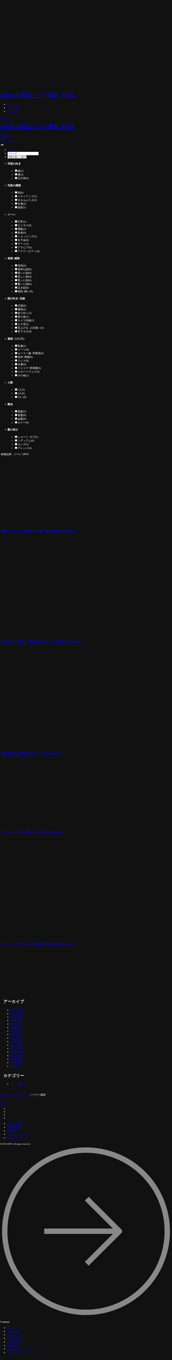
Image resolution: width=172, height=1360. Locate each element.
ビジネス (24, 225)
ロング (23, 444)
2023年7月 (16, 1066)
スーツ (23, 349)
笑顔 (22, 265)
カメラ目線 (26, 320)
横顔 (22, 309)
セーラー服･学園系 (31, 353)
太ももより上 (27, 200)
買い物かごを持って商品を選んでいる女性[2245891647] (40, 641)
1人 (21, 389)
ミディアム (26, 440)
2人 (21, 393)
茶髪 (22, 415)
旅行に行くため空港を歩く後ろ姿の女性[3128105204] (39, 531)
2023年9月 (16, 1059)
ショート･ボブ (28, 437)
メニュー (5, 117)
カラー (23, 422)
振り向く (24, 313)
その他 (23, 375)
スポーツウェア (28, 371)
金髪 (22, 418)
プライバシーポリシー (20, 1134)
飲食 (22, 232)
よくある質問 (15, 1123)
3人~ (22, 397)
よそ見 (23, 324)
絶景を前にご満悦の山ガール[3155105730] (31, 753)
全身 (22, 203)
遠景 (22, 207)
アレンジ (24, 448)
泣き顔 (23, 287)
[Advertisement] (59, 972)
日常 (22, 221)
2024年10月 (17, 1013)
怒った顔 (24, 280)
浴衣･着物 (25, 357)
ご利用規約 (13, 1127)
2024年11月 (17, 1009)
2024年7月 (16, 1023)
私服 (22, 345)
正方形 (23, 178)
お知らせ (12, 111)
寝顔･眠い (25, 291)
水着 (22, 364)
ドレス (23, 360)
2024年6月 (16, 1027)
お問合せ (5, 135)
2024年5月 (16, 1030)
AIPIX (3, 1103)
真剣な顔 (24, 269)
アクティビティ (28, 251)
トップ (11, 104)
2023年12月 (17, 1048)
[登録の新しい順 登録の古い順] (17, 156)
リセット (13, 149)
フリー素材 (13, 107)
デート (23, 243)
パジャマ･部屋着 (29, 368)
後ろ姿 (23, 316)
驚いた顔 (24, 284)
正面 (22, 305)
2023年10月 (17, 1055)
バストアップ (27, 196)
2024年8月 (16, 1020)
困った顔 (24, 272)
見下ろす (24, 331)
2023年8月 (16, 1062)
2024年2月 (16, 1041)
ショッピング (27, 236)
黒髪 (22, 411)
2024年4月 (16, 1034)
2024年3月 (16, 1038)
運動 (22, 229)
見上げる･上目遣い (31, 327)
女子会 (23, 240)
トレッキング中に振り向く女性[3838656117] (32, 832)
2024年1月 (16, 1045)
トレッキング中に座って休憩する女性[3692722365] (37, 944)
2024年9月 (16, 1016)
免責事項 (12, 1130)
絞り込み (8, 140)
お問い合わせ (15, 1137)
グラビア (24, 247)
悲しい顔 (24, 276)
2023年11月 (17, 1052)
